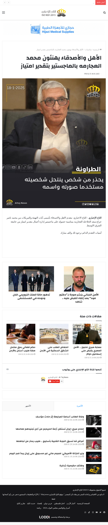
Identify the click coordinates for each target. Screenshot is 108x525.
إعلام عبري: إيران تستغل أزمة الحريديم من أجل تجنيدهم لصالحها (50, 429)
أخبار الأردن (71, 503)
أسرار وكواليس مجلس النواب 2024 (56, 508)
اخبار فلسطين (59, 503)
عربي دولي (48, 503)
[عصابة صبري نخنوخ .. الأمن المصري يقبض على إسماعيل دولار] (87, 334)
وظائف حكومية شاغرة (71, 465)
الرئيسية (96, 50)
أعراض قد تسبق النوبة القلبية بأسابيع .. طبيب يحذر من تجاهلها (50, 441)
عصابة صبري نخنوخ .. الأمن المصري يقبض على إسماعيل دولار (87, 350)
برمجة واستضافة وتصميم (60, 517)
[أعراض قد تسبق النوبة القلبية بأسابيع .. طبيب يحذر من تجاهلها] (94, 444)
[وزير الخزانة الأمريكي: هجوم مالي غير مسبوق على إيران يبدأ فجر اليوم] (94, 457)
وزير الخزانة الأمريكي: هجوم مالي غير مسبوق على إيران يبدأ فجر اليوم (46, 453)
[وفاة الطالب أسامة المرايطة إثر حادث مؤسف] (94, 420)
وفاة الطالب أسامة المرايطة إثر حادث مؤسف (60, 416)
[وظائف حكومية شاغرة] (94, 469)
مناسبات (88, 50)
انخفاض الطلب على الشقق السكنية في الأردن (54, 349)
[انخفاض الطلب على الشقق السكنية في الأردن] (54, 334)
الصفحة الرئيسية (83, 503)
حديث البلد (31, 503)
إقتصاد (39, 503)
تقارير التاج (21, 503)
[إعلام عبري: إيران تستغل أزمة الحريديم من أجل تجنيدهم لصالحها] (94, 432)
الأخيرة (80, 406)
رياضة (39, 508)
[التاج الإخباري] (54, 12)
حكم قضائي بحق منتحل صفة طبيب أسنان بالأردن (22, 349)
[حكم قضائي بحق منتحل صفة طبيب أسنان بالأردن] (20, 334)
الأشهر (28, 406)
